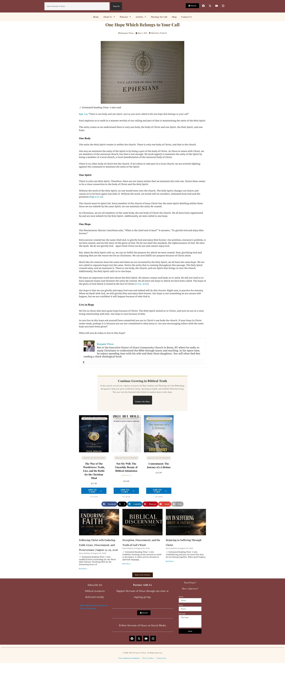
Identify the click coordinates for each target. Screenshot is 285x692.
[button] (109, 504)
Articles (139, 16)
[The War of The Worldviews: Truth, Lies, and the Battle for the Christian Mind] (94, 433)
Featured (163, 33)
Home (96, 16)
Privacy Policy (148, 658)
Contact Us (186, 16)
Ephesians (155, 33)
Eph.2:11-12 (96, 196)
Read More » (83, 569)
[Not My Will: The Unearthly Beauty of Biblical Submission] (126, 433)
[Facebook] (83, 362)
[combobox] (77, 6)
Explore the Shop (142, 401)
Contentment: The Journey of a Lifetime (159, 465)
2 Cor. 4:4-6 (142, 283)
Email (181, 605)
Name (181, 597)
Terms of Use (161, 658)
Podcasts (124, 16)
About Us (107, 16)
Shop (174, 16)
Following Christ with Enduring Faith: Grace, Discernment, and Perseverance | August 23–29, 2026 (98, 544)
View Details (94, 497)
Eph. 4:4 (83, 114)
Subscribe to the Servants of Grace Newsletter (93, 607)
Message (182, 614)
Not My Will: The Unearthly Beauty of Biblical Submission (126, 467)
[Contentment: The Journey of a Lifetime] (159, 433)
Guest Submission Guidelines (129, 658)
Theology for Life (159, 16)
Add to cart (95, 490)
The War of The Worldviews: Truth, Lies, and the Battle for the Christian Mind (94, 471)
